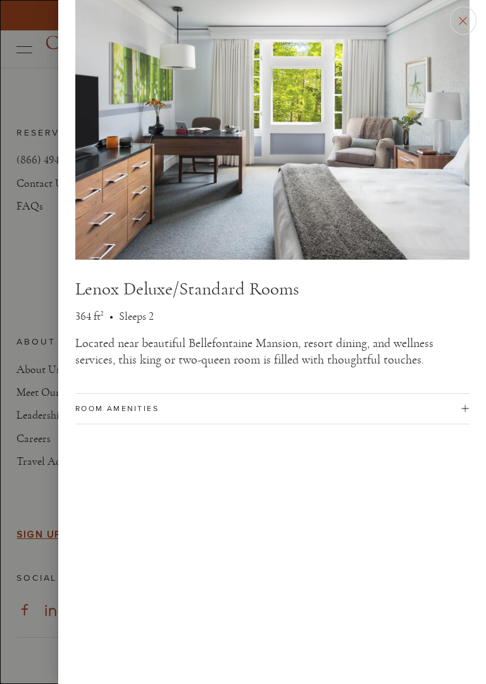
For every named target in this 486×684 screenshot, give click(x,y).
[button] (272, 409)
